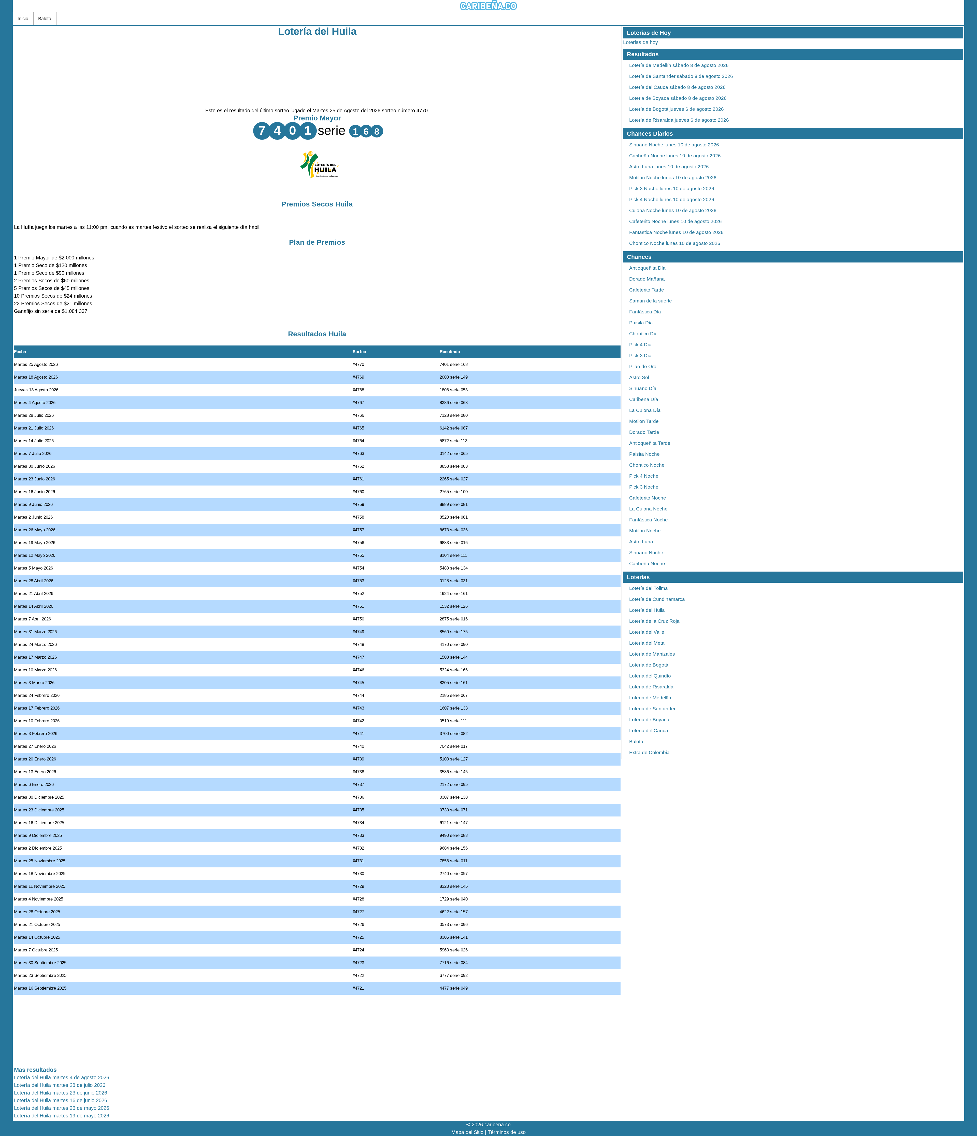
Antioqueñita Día (647, 268)
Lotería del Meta (647, 643)
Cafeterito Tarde (646, 290)
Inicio (23, 18)
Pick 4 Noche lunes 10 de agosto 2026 (671, 199)
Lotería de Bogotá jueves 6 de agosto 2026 (676, 109)
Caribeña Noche (647, 563)
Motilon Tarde (644, 421)
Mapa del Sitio (467, 1132)
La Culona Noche (648, 508)
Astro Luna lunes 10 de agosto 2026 (669, 166)
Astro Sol (639, 377)
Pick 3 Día (640, 355)
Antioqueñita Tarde (649, 443)
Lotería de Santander (652, 708)
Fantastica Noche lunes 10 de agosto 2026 (676, 232)
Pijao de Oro (642, 366)
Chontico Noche (647, 465)
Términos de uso (507, 1132)
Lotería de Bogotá (648, 665)
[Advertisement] (317, 71)
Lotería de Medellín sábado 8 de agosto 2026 (679, 65)
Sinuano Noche (646, 552)
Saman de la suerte (650, 300)
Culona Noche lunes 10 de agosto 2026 (672, 210)
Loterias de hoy (640, 42)
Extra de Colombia (649, 752)
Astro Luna (641, 541)
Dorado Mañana (647, 279)
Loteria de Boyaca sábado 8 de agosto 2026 (678, 98)
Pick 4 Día (640, 344)
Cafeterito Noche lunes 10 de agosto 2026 (675, 221)
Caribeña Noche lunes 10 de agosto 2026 (675, 155)
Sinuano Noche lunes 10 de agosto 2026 (674, 144)
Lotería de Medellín (650, 697)
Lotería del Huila (317, 31)
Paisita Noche (644, 454)
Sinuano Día (642, 388)
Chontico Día (643, 333)
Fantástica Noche (648, 519)
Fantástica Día (645, 311)
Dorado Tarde (644, 432)
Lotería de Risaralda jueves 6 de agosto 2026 (679, 120)
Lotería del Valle (646, 632)
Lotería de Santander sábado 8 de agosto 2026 (681, 76)
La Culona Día (645, 410)
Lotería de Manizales (652, 654)
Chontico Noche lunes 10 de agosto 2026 (674, 243)
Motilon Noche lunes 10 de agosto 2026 (672, 177)
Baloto (44, 18)
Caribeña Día (643, 399)
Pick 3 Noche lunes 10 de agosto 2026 (671, 188)
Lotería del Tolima (648, 588)
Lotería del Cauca (648, 730)
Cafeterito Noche (647, 498)
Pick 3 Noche (643, 487)
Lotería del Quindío (650, 675)
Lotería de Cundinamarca (657, 599)
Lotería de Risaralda (651, 686)
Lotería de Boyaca (649, 719)
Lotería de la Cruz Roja (654, 621)
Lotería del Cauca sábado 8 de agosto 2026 (677, 87)
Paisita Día (641, 322)
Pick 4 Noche (643, 476)
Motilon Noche (645, 530)
